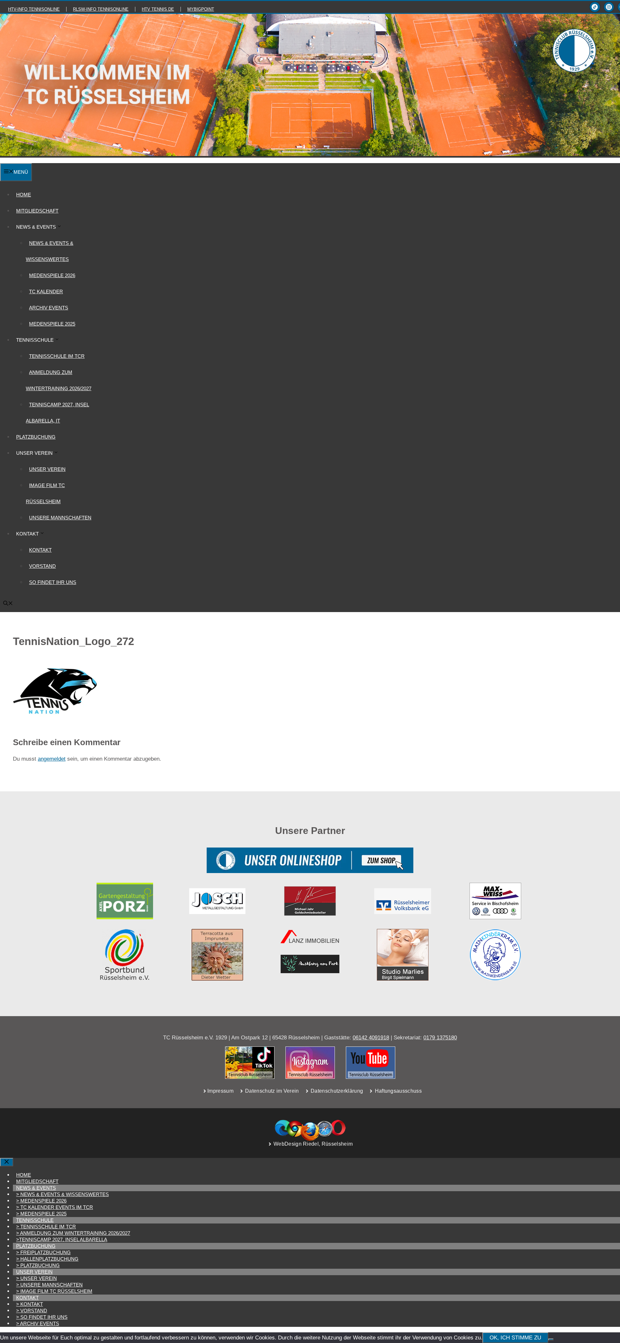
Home (23, 1175)
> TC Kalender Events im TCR (54, 1207)
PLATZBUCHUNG (36, 437)
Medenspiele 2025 (52, 324)
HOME (23, 194)
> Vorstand (31, 1310)
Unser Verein (47, 469)
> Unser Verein (36, 1278)
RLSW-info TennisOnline (101, 9)
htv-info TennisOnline (34, 9)
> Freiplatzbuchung (43, 1252)
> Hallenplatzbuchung (47, 1259)
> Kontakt (29, 1304)
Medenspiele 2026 (52, 275)
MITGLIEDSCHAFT (37, 210)
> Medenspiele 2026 (41, 1200)
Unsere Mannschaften (60, 517)
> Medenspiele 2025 (41, 1213)
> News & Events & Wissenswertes (62, 1194)
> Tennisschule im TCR (46, 1226)
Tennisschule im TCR (57, 356)
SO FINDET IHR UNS (52, 582)
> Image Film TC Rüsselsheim (54, 1291)
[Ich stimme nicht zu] (550, 1339)
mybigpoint (200, 9)
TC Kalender (46, 291)
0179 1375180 (440, 1038)
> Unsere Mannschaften (49, 1284)
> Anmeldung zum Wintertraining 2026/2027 (73, 1233)
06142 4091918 (371, 1038)
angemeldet (52, 759)
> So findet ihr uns (41, 1317)
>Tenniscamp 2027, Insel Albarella (61, 1239)
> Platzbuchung (38, 1265)
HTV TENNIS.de (158, 9)
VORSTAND (42, 566)
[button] (8, 604)
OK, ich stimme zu (515, 1338)
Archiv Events (48, 307)
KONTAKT (40, 550)
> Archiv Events (37, 1323)
